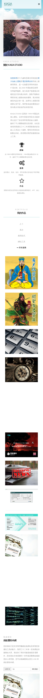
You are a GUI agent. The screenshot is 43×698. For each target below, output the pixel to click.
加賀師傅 (13, 78)
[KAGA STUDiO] (8, 4)
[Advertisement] (21, 407)
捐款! (36, 669)
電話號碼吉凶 (27, 81)
